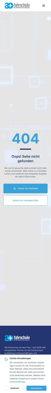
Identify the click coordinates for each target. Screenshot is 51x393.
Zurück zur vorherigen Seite (25, 200)
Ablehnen (14, 388)
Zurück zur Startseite (28, 188)
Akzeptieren (36, 388)
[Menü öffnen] (43, 5)
